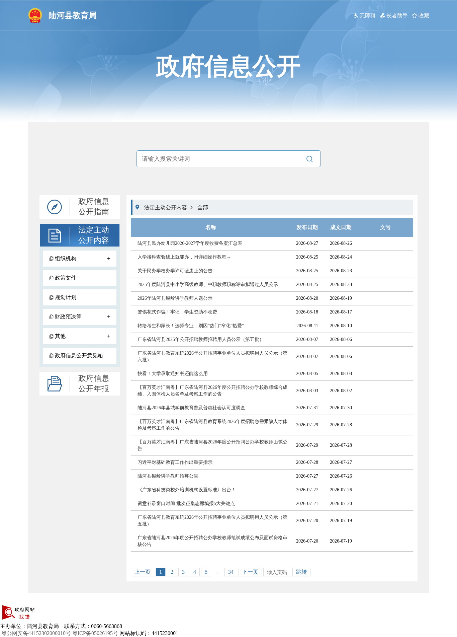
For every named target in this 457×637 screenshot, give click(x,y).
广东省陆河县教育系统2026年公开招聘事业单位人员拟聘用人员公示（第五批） (212, 520)
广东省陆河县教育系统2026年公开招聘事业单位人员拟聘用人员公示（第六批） (212, 356)
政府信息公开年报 (93, 383)
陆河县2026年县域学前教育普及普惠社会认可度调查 (191, 407)
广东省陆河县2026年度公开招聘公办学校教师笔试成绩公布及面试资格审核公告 (212, 541)
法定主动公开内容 (93, 235)
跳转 (301, 572)
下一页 (250, 572)
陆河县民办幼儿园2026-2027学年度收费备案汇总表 (190, 243)
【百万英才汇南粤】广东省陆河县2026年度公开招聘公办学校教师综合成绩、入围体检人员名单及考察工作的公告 (212, 391)
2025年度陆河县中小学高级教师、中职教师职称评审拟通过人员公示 (208, 284)
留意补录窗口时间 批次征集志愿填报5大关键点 (186, 503)
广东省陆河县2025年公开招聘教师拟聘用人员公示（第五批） (201, 339)
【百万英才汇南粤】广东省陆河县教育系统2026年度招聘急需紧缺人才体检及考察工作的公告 (212, 425)
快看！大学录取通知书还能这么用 (173, 373)
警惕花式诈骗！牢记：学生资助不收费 (177, 311)
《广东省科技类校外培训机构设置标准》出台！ (187, 489)
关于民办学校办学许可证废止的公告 (175, 270)
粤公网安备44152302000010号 (36, 633)
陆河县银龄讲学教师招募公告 (168, 476)
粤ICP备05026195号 (95, 633)
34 (231, 572)
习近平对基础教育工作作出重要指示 (175, 462)
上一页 (142, 572)
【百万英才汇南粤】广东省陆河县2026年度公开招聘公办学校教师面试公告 (212, 445)
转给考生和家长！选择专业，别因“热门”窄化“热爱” (191, 325)
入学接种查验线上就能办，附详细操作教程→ (184, 257)
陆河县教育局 (73, 15)
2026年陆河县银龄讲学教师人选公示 (175, 298)
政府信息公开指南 (93, 206)
